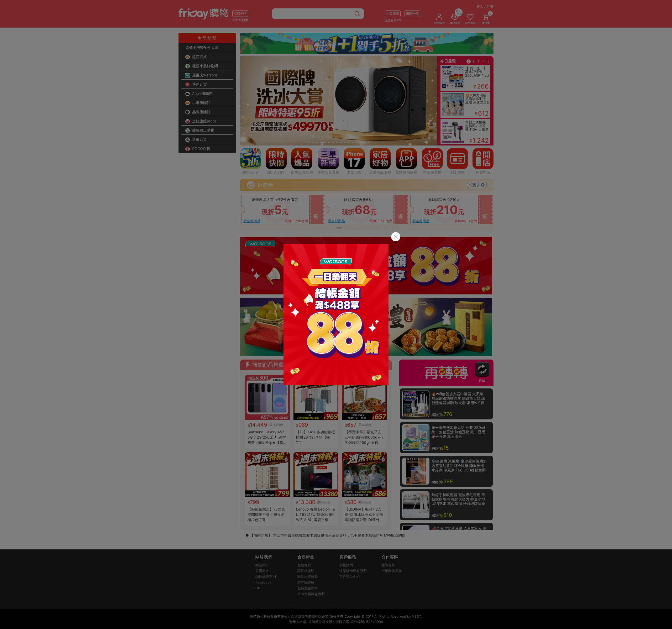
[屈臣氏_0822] (336, 314)
